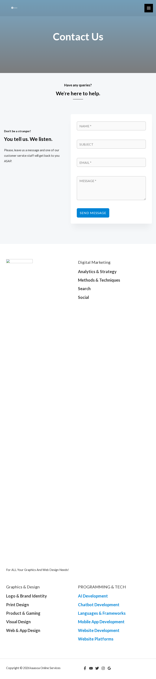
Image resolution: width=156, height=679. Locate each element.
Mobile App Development (101, 621)
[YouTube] (91, 668)
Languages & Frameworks (102, 613)
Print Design (17, 604)
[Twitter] (97, 668)
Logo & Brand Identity (26, 595)
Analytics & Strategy (97, 271)
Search (84, 288)
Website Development (98, 630)
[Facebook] (85, 668)
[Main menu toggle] (148, 8)
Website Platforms (95, 638)
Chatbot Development (98, 604)
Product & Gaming (23, 613)
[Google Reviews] (109, 668)
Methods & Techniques (99, 280)
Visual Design (18, 621)
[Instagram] (103, 668)
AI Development (93, 595)
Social (83, 297)
